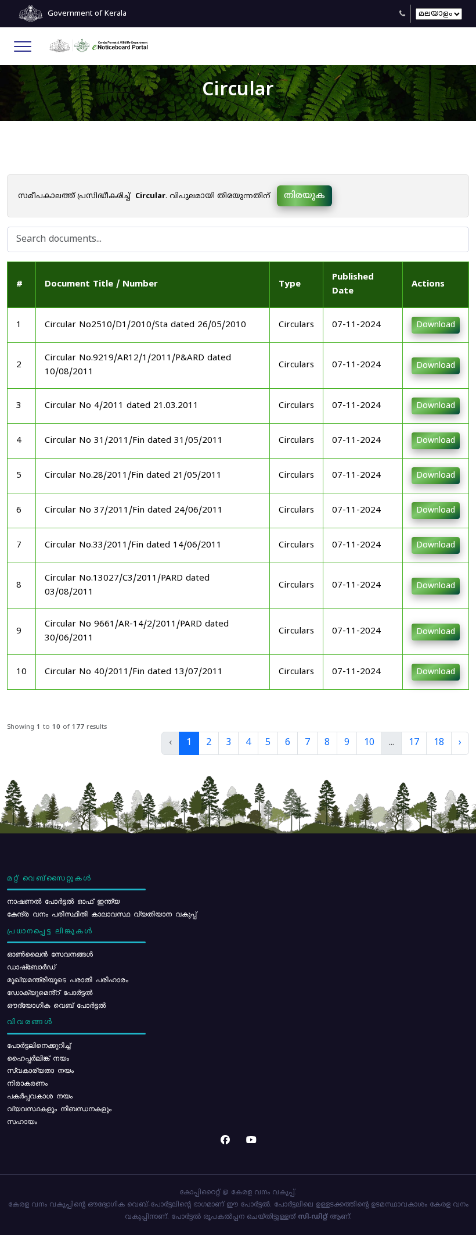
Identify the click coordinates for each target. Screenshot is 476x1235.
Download (435, 325)
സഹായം (22, 1121)
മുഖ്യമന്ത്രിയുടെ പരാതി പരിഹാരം (67, 979)
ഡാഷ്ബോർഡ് (31, 966)
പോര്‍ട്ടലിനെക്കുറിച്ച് (38, 1044)
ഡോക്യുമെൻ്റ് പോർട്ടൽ (49, 992)
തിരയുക (304, 196)
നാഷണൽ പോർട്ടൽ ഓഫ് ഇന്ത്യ (63, 900)
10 (369, 743)
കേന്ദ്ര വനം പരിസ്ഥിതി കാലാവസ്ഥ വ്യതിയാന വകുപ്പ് (101, 913)
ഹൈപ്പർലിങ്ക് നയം (38, 1057)
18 (439, 743)
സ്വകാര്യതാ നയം (40, 1069)
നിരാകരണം (27, 1082)
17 (414, 743)
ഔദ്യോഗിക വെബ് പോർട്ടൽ (56, 1004)
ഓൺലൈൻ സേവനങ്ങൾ (50, 953)
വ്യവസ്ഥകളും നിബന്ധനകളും (59, 1108)
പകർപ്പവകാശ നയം (40, 1095)
